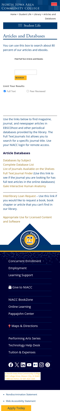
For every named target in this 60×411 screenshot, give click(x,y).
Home (13, 14)
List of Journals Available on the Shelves (28, 169)
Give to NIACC (22, 287)
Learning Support (20, 275)
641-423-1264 (29, 378)
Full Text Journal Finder (18, 173)
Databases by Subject (17, 160)
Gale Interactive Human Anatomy (24, 186)
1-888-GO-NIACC (12, 378)
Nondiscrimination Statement (21, 394)
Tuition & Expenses (22, 352)
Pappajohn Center (21, 314)
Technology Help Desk (24, 345)
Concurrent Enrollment (24, 261)
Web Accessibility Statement (21, 400)
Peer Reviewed (37, 91)
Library (37, 14)
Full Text (11, 91)
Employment (17, 268)
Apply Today (16, 408)
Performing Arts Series (24, 338)
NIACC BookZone (20, 300)
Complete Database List (18, 164)
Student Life (25, 14)
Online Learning (19, 307)
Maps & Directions (25, 326)
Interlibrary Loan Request (19, 196)
